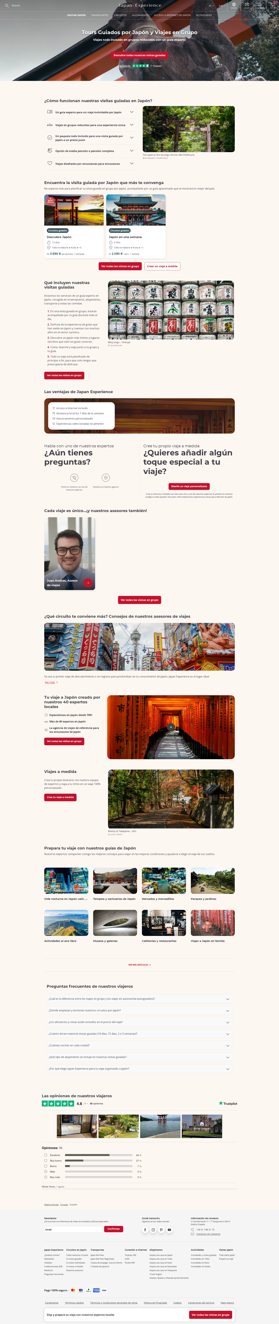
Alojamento (140, 15)
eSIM (127, 1259)
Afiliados (48, 1263)
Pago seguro (227, 1302)
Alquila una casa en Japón (161, 1255)
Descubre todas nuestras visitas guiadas (139, 55)
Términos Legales (74, 1302)
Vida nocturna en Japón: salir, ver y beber (66, 899)
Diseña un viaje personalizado (189, 486)
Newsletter (49, 1259)
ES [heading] (210, 5)
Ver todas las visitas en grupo (120, 266)
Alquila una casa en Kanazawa (163, 1266)
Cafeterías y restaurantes (159, 941)
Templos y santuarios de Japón (114, 899)
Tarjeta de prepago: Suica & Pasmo (106, 1263)
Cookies (177, 1302)
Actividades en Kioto (200, 1263)
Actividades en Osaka (200, 1266)
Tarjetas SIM (130, 1255)
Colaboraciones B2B (53, 1266)
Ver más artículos (138, 964)
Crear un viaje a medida (162, 266)
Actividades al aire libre (60, 941)
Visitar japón (76, 15)
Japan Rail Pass (97, 1255)
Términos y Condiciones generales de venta (113, 1302)
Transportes (99, 15)
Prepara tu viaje (226, 1259)
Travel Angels (156, 1274)
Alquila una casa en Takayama (163, 1270)
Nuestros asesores (74, 1270)
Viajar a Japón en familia (208, 941)
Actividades (204, 15)
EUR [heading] (221, 5)
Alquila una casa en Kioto (161, 1263)
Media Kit (48, 1270)
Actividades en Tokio (200, 1259)
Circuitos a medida (74, 1266)
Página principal (51, 1204)
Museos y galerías (105, 941)
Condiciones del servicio (201, 1302)
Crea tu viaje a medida (60, 797)
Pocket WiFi (130, 1263)
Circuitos (120, 15)
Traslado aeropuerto (100, 1266)
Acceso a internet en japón (172, 15)
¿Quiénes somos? (52, 1255)
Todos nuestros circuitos (77, 1255)
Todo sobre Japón (227, 1255)
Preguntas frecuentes (54, 1274)
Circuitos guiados (57, 230)
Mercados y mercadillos (158, 899)
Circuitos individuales (75, 1263)
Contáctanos (51, 1302)
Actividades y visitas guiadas (204, 1255)
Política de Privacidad (155, 1302)
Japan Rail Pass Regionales (102, 1259)
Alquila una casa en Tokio (161, 1259)
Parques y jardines (203, 899)
